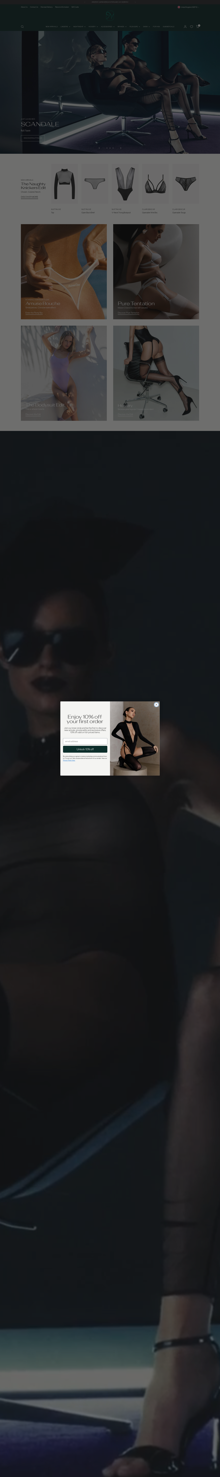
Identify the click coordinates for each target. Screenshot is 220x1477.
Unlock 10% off (85, 749)
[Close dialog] (156, 704)
